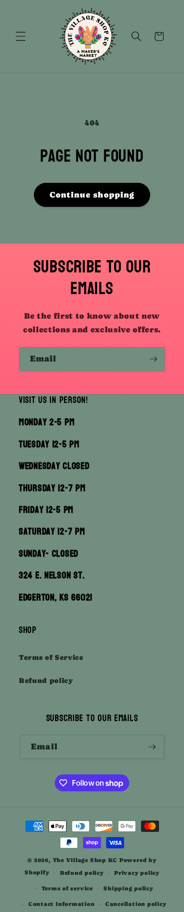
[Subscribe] (153, 359)
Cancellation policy (136, 904)
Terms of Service (51, 657)
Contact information (61, 904)
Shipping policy (128, 888)
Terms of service (67, 888)
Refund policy (46, 680)
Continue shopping (92, 194)
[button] (20, 36)
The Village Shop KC (85, 860)
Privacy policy (136, 873)
